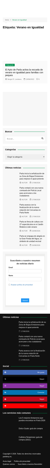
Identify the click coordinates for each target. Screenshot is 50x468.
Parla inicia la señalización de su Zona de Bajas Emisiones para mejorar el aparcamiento (32, 176)
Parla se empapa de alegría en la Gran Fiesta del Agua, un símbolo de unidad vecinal (32, 238)
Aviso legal (7, 461)
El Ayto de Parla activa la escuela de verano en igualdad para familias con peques (24, 72)
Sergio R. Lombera (14, 79)
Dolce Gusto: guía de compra (31, 429)
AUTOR (24, 183)
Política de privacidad (22, 461)
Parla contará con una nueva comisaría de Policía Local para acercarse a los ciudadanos (32, 339)
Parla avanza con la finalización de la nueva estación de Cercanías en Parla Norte (32, 353)
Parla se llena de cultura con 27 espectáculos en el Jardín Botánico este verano (31, 224)
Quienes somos (9, 464)
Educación (9, 65)
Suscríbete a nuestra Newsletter (30, 464)
